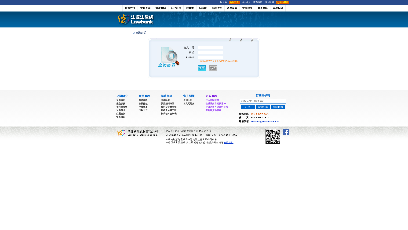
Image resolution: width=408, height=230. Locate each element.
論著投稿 (278, 8)
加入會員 (246, 2)
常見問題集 (188, 103)
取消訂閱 (263, 107)
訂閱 (248, 107)
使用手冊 (187, 100)
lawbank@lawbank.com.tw (265, 121)
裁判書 (190, 8)
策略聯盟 (120, 117)
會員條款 (143, 103)
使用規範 (228, 142)
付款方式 (143, 110)
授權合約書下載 (169, 110)
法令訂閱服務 (212, 100)
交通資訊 (120, 113)
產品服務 (120, 103)
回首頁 (223, 2)
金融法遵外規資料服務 (217, 107)
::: (218, 2)
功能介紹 (269, 2)
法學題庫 (247, 8)
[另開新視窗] (279, 130)
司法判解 (161, 8)
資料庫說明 (121, 107)
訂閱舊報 (278, 107)
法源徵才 (120, 110)
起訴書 (203, 8)
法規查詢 (145, 8)
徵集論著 (165, 100)
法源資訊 (120, 100)
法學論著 (232, 8)
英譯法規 (217, 8)
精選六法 (130, 8)
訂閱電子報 (263, 95)
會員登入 (234, 2)
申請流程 (143, 100)
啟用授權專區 (167, 103)
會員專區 (263, 8)
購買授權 (257, 2)
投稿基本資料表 (169, 113)
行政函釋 (176, 8)
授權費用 (143, 107)
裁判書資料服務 (213, 110)
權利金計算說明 (169, 107)
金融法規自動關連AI (216, 103)
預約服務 (283, 2)
